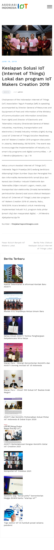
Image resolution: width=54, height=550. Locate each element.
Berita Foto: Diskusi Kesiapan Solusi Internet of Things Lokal (40, 245)
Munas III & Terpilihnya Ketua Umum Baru (24, 311)
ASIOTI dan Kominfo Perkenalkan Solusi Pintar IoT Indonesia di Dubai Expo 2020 (26, 418)
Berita (6, 92)
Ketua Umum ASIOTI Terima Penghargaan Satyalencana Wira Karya (24, 337)
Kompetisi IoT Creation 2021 (17, 471)
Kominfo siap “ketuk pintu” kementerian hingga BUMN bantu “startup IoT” (23, 497)
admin (20, 92)
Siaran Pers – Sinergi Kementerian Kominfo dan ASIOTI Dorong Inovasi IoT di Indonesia (27, 364)
